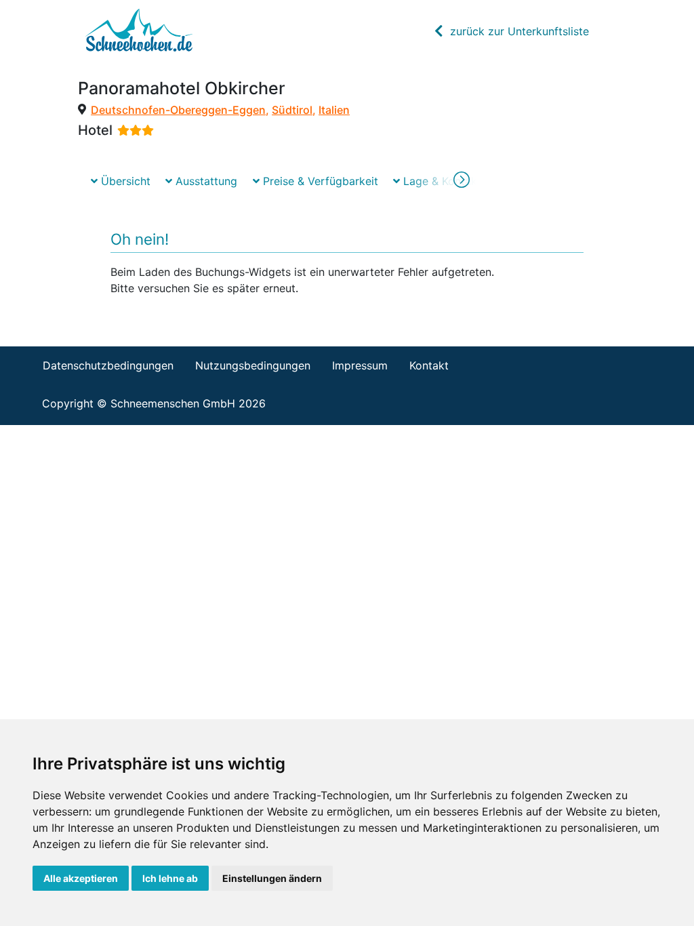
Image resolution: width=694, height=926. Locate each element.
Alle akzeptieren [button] (80, 878)
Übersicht (124, 181)
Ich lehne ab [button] (170, 878)
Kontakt (429, 365)
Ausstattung (204, 181)
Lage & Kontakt (440, 181)
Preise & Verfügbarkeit (319, 181)
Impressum (360, 365)
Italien (334, 110)
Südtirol (292, 110)
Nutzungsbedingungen (252, 365)
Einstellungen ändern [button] (272, 878)
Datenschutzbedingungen (108, 365)
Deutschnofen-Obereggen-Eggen (178, 110)
